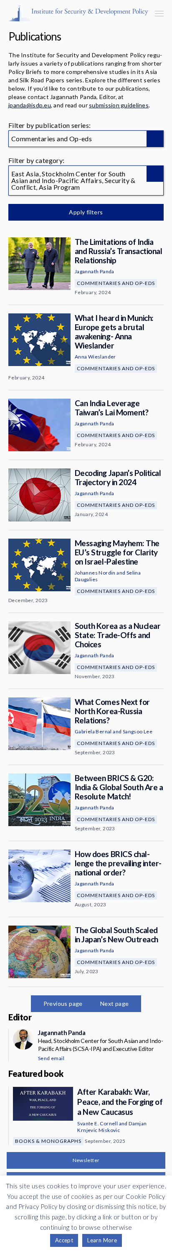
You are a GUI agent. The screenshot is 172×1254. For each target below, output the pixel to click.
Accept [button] (64, 1240)
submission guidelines (119, 105)
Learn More (102, 1240)
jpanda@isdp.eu (29, 105)
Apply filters (86, 212)
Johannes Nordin (95, 573)
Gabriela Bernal (93, 731)
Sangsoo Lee (137, 731)
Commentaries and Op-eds (116, 283)
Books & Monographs (48, 1141)
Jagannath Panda (94, 271)
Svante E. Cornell (97, 1123)
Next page (114, 1003)
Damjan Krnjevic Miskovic (112, 1126)
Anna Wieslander (95, 357)
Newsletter (86, 1160)
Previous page (63, 1003)
